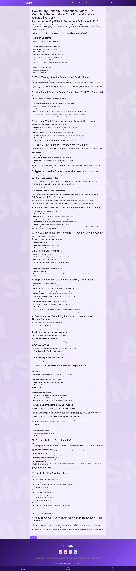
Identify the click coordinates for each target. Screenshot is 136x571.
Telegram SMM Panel (96, 558)
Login (113, 569)
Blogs (97, 2)
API (111, 2)
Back (33, 537)
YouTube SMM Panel (84, 558)
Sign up (81, 2)
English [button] (37, 2)
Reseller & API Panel (40, 558)
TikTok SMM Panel (74, 558)
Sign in (74, 2)
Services (105, 2)
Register (23, 569)
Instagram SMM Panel (51, 558)
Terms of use (89, 2)
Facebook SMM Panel (63, 558)
